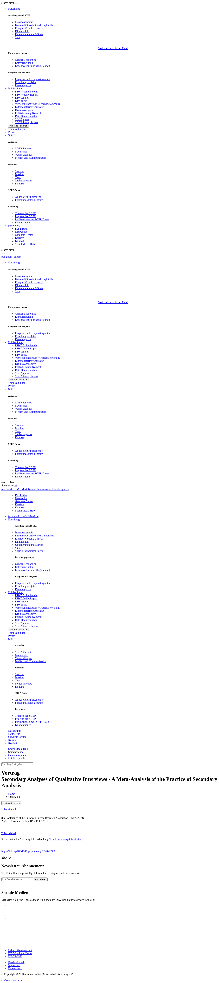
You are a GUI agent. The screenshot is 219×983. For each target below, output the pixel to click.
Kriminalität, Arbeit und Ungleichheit (35, 25)
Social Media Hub (25, 244)
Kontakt (19, 183)
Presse (11, 132)
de (15, 485)
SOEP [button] (11, 135)
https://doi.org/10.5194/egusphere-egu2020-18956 (28, 851)
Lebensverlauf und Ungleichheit (32, 65)
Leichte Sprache (17, 758)
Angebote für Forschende (29, 196)
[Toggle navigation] (16, 3)
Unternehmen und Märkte (29, 34)
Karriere (19, 237)
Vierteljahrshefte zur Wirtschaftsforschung (37, 103)
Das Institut (21, 228)
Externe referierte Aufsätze (29, 106)
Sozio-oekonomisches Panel (113, 48)
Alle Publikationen (18, 125)
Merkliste (23, 516)
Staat (17, 37)
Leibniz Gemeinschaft (20, 950)
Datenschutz (15, 968)
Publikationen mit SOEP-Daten (32, 219)
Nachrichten (21, 151)
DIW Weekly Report (26, 94)
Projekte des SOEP (25, 216)
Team (18, 177)
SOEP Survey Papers (26, 122)
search (4, 2)
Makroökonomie (24, 22)
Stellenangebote (23, 180)
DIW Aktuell (22, 97)
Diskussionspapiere (25, 110)
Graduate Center (24, 234)
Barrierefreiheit (16, 962)
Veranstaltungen (16, 129)
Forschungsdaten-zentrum (29, 199)
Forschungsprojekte (25, 82)
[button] (8, 2)
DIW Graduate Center (20, 953)
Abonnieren (40, 879)
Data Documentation (26, 116)
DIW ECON (15, 956)
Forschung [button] (14, 8)
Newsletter (7, 885)
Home (11, 793)
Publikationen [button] (15, 88)
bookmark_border (11, 256)
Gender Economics (25, 59)
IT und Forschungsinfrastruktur (65, 839)
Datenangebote (23, 85)
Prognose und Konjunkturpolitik (32, 79)
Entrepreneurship (24, 62)
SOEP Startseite (23, 148)
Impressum (14, 965)
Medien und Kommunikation (30, 157)
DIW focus (21, 100)
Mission (19, 174)
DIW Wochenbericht (26, 91)
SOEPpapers (22, 119)
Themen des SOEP (25, 213)
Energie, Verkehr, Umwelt (29, 28)
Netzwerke (21, 231)
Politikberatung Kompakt (28, 113)
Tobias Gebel (8, 809)
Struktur (19, 171)
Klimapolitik (22, 31)
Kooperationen (23, 222)
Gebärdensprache (17, 755)
